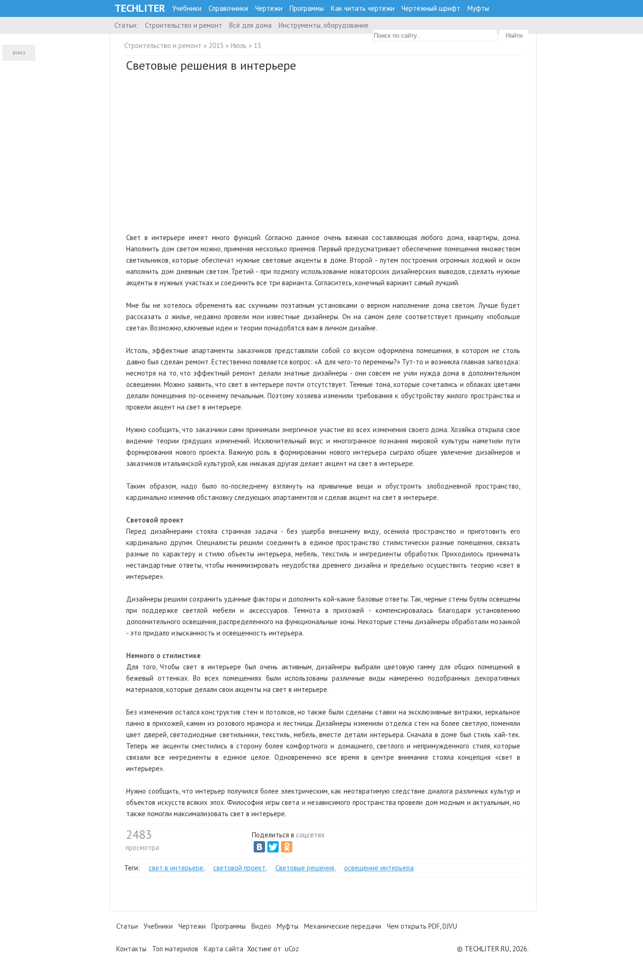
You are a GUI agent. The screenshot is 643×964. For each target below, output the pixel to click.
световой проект (239, 867)
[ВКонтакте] (259, 846)
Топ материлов (175, 948)
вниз (19, 52)
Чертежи (268, 8)
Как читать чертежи (362, 8)
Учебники (186, 8)
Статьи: (126, 25)
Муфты (478, 8)
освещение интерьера (379, 867)
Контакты (131, 948)
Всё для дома (250, 25)
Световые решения (304, 867)
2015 (216, 45)
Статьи (127, 926)
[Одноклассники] (286, 846)
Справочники (228, 8)
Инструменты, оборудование (324, 25)
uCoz (292, 948)
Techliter (139, 8)
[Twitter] (273, 846)
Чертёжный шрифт (431, 8)
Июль (239, 45)
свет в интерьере (176, 867)
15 (257, 45)
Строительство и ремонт (183, 25)
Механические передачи (342, 926)
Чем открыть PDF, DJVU (422, 926)
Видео (261, 926)
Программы (306, 8)
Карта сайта (223, 948)
